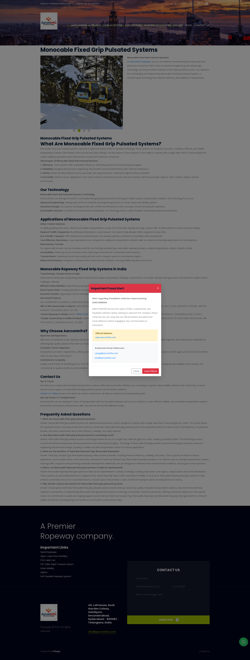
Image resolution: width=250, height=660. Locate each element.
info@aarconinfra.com (105, 357)
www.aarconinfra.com (105, 337)
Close (136, 371)
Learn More (150, 371)
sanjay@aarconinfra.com (106, 353)
